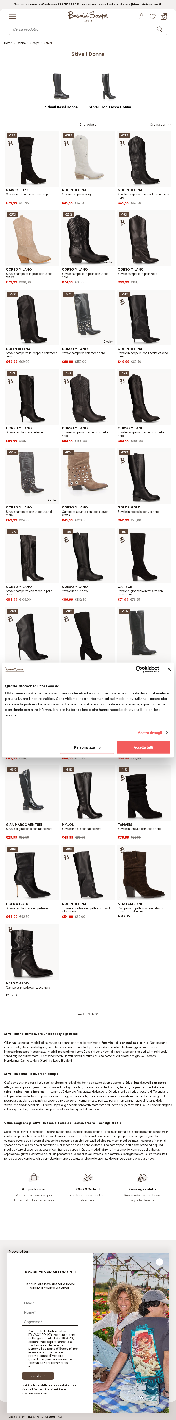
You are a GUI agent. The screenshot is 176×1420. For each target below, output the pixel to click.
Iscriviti (35, 1375)
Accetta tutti (143, 747)
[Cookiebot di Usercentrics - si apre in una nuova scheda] (139, 669)
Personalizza (84, 747)
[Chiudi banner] (169, 669)
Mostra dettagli (150, 733)
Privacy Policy (40, 1335)
